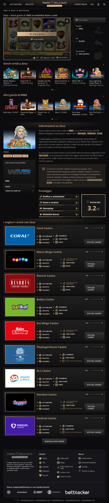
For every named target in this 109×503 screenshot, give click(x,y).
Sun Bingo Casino (47, 323)
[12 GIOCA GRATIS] (11, 104)
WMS (71, 131)
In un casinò (83, 20)
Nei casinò (43, 155)
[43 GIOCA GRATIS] (97, 73)
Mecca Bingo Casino (49, 252)
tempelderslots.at (27, 500)
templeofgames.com (43, 500)
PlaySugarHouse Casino (52, 347)
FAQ (92, 4)
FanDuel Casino (46, 418)
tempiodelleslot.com (73, 500)
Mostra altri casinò (54, 441)
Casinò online (81, 4)
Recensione (63, 57)
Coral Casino (44, 228)
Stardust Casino (47, 394)
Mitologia (82, 133)
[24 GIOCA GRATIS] (28, 104)
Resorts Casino (46, 275)
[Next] (103, 65)
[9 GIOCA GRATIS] (97, 104)
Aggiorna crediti (49, 58)
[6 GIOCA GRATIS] (80, 104)
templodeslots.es (58, 500)
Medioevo (91, 133)
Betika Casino (45, 299)
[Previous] (100, 65)
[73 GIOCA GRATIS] (62, 104)
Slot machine (16, 4)
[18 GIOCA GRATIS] (45, 73)
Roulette (29, 4)
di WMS (54, 15)
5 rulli (99, 133)
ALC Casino (44, 370)
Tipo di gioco (80, 51)
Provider (79, 26)
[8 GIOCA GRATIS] (45, 104)
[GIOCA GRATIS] (11, 73)
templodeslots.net (88, 500)
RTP (77, 39)
